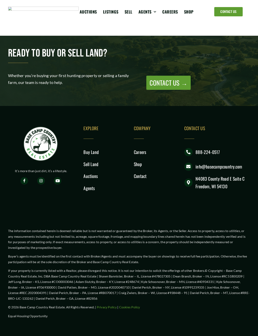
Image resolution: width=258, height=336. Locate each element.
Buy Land (91, 152)
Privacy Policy (107, 307)
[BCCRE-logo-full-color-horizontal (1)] (43, 8)
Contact (140, 176)
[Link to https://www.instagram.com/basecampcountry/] (41, 181)
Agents (89, 188)
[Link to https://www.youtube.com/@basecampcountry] (57, 181)
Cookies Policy (129, 307)
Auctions (90, 176)
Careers (140, 152)
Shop (138, 164)
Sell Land (90, 164)
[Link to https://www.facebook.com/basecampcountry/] (24, 181)
